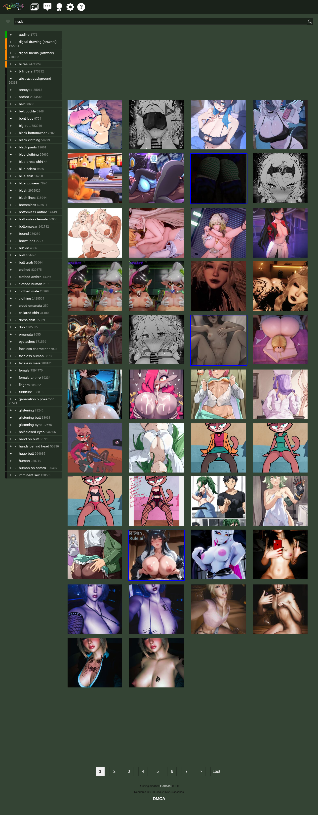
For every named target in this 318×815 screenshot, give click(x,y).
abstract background (35, 78)
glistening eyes (30, 425)
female (24, 370)
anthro (24, 97)
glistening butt (30, 417)
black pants (28, 147)
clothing (25, 298)
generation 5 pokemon (36, 399)
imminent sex (29, 475)
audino (24, 34)
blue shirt (26, 176)
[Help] (81, 9)
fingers (24, 385)
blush (23, 190)
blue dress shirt (31, 162)
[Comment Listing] (47, 9)
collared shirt (29, 313)
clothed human (30, 284)
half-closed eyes (31, 432)
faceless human (31, 356)
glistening (26, 410)
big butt (25, 126)
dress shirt (27, 320)
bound (24, 234)
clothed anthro (30, 277)
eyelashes (27, 341)
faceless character (33, 349)
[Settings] (70, 9)
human (24, 461)
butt (22, 255)
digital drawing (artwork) (38, 42)
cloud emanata (30, 305)
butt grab (26, 262)
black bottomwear (33, 133)
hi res (23, 64)
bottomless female (33, 219)
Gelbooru (165, 785)
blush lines (27, 198)
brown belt (27, 241)
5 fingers (26, 71)
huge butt (26, 453)
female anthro (30, 377)
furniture (25, 392)
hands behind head (34, 446)
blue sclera (27, 169)
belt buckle (27, 111)
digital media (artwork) (36, 53)
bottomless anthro (33, 212)
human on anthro (32, 468)
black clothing (29, 140)
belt (22, 104)
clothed (24, 270)
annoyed (26, 90)
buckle (24, 248)
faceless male (29, 363)
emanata (26, 334)
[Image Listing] (35, 9)
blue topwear (29, 183)
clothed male (29, 291)
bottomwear (28, 226)
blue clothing (29, 154)
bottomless (27, 205)
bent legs (26, 118)
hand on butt (29, 439)
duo (22, 327)
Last (216, 771)
